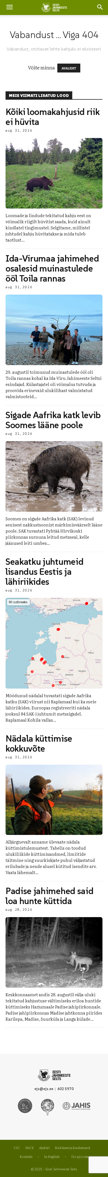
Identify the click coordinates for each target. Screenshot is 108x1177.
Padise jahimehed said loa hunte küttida (49, 896)
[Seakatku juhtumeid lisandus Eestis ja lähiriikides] (54, 643)
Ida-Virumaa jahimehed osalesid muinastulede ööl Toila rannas (52, 268)
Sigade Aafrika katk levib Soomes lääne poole (53, 420)
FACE (29, 1147)
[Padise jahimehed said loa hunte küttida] (54, 952)
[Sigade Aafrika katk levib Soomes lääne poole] (54, 476)
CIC (17, 1147)
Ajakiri (44, 1147)
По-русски (80, 1156)
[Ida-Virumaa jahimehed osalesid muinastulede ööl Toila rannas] (54, 330)
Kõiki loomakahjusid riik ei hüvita (52, 116)
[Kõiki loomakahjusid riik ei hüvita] (54, 173)
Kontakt (26, 1156)
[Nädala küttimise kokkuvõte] (54, 800)
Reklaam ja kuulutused (72, 1147)
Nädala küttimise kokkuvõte (39, 743)
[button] (100, 7)
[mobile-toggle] (9, 7)
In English (52, 1156)
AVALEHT (68, 68)
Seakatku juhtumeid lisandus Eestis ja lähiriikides (44, 571)
